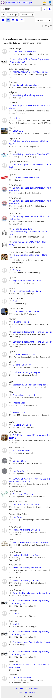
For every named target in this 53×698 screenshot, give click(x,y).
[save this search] (49, 9)
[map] (22, 20)
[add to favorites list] (10, 51)
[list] (3, 20)
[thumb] (8, 20)
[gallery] (17, 20)
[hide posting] (47, 54)
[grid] (12, 20)
